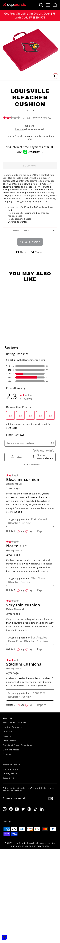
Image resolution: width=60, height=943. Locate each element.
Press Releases (10, 740)
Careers (6, 736)
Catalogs (7, 821)
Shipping (19, 129)
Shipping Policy (10, 769)
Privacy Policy (10, 773)
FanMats (7, 754)
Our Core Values (11, 749)
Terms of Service (11, 764)
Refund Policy (10, 778)
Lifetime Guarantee (12, 727)
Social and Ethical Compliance (17, 745)
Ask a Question (30, 242)
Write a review (42, 118)
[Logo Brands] (14, 5)
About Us (7, 718)
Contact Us (8, 731)
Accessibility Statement (14, 722)
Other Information (17, 231)
